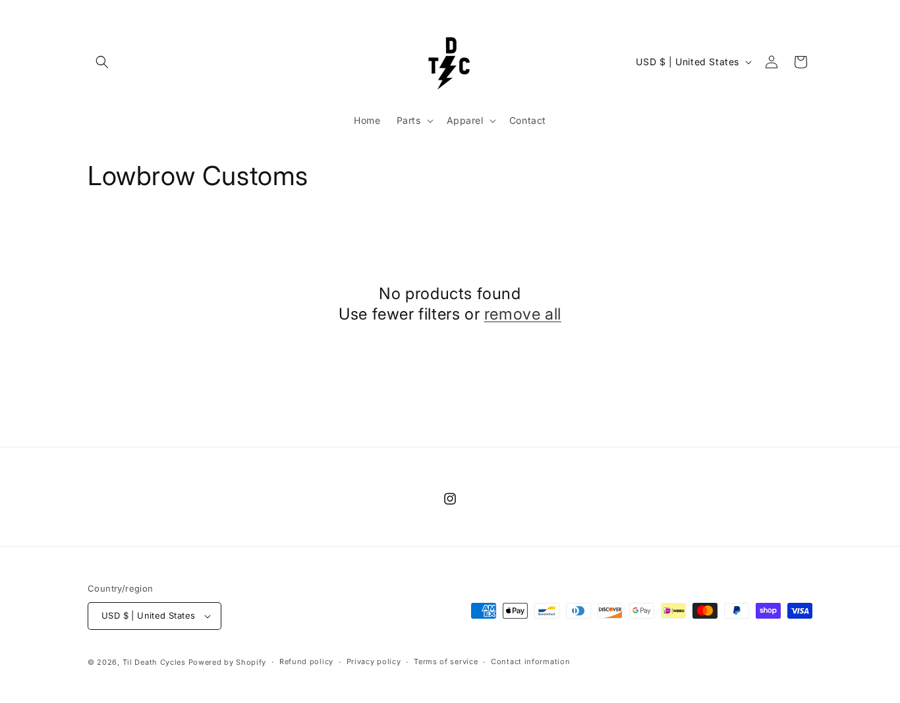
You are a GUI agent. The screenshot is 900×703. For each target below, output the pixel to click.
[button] (102, 61)
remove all (522, 313)
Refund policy (306, 661)
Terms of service (446, 661)
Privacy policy (374, 661)
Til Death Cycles (155, 662)
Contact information (530, 661)
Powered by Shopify (227, 662)
